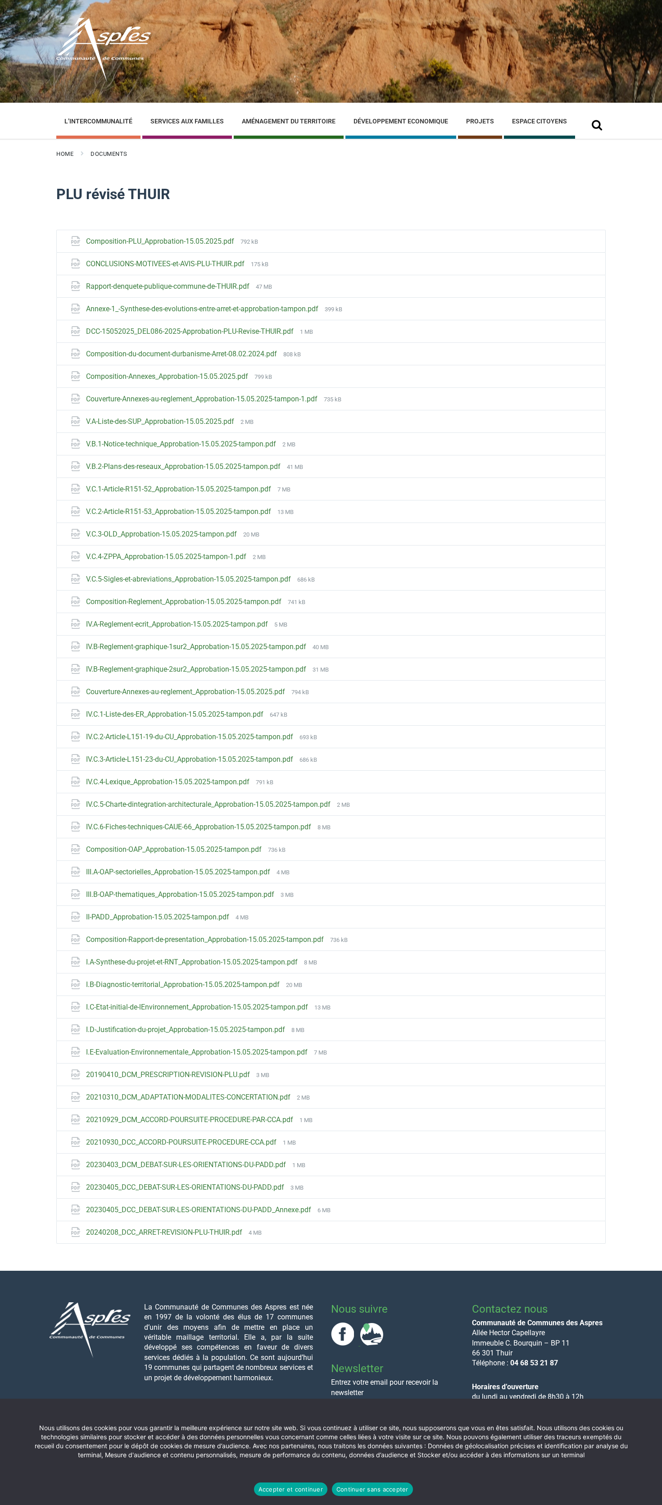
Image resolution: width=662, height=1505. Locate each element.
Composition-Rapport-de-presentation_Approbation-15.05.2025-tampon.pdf (206, 939)
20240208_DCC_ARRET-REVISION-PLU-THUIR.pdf (165, 1232)
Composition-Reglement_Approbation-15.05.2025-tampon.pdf (184, 601)
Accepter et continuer (290, 1489)
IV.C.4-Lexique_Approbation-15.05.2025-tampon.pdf (168, 782)
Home (64, 153)
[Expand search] (597, 122)
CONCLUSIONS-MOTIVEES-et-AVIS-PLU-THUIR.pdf (166, 263)
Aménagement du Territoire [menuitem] (289, 121)
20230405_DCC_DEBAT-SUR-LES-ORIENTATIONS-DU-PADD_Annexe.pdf (199, 1209)
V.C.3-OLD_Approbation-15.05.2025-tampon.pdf (162, 534)
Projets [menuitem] (480, 121)
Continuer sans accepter (372, 1489)
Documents (109, 153)
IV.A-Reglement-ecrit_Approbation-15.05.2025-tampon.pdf (178, 624)
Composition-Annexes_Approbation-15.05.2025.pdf (168, 376)
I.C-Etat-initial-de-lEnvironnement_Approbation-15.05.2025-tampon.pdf (198, 1007)
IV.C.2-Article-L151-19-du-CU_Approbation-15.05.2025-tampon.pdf (190, 736)
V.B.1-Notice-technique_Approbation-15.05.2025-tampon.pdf (182, 444)
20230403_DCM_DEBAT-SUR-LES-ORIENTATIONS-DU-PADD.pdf (187, 1164)
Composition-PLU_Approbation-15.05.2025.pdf (161, 241)
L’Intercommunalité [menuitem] (98, 121)
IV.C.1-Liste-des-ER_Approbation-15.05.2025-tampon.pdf (175, 714)
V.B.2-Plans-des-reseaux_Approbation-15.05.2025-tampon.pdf (184, 466)
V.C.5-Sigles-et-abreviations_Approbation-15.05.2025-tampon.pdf (189, 579)
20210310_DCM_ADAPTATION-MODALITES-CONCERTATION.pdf (189, 1097)
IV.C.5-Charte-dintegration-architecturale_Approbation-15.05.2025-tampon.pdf (209, 804)
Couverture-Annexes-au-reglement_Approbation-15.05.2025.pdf (186, 691)
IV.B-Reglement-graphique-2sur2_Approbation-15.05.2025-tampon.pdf (197, 669)
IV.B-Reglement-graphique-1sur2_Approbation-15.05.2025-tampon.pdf (197, 646)
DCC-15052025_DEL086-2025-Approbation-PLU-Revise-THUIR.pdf (190, 331)
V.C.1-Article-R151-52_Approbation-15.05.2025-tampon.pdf (179, 489)
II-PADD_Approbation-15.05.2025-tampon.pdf (158, 917)
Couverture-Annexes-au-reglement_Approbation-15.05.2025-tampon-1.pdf (202, 399)
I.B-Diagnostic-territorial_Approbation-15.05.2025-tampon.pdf (183, 984)
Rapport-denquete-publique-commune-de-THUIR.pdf (168, 286)
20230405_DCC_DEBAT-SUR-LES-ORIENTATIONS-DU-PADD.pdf (186, 1187)
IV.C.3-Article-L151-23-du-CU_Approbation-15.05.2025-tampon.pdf (190, 759)
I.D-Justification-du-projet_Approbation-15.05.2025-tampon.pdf (186, 1029)
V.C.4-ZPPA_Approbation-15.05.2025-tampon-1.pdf (167, 556)
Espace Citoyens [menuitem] (539, 121)
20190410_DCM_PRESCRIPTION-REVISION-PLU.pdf (169, 1074)
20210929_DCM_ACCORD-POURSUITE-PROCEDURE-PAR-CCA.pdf (190, 1119)
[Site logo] (103, 80)
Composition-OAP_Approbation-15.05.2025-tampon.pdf (174, 849)
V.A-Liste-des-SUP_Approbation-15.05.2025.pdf (161, 421)
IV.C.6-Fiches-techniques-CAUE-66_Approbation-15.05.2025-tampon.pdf (199, 827)
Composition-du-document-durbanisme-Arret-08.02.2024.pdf (182, 354)
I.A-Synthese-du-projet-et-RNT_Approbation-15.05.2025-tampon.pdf (192, 962)
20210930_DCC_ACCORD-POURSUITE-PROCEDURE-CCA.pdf (182, 1142)
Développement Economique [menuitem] (401, 121)
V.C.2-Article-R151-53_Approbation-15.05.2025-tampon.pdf (179, 511)
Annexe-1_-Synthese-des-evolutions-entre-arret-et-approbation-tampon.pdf (203, 309)
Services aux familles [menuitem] (187, 121)
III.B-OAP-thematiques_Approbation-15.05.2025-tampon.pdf (181, 894)
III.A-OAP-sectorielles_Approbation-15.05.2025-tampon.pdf (179, 872)
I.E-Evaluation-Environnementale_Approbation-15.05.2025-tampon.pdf (197, 1052)
